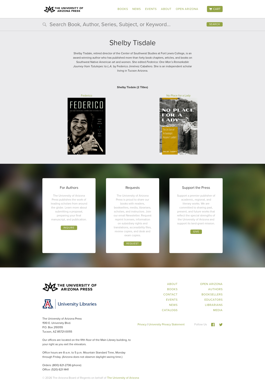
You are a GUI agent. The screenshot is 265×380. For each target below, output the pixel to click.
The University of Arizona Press (63, 9)
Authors (215, 289)
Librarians (214, 305)
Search (214, 24)
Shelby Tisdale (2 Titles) (132, 87)
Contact (170, 294)
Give (196, 232)
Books (123, 9)
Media (218, 310)
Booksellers (212, 294)
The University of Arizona (123, 378)
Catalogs (170, 310)
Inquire (68, 228)
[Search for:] (132, 25)
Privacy (142, 324)
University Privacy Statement (167, 324)
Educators (213, 300)
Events (151, 9)
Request (132, 243)
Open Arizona (187, 9)
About (166, 9)
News (136, 9)
